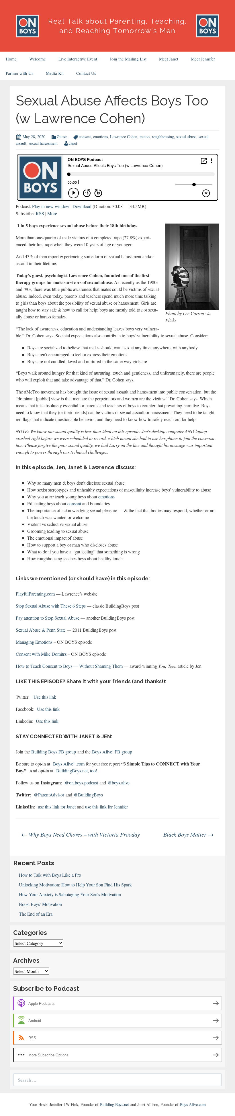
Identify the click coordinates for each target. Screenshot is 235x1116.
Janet (73, 143)
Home (11, 59)
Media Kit (55, 73)
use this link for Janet (57, 807)
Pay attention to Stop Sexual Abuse (47, 618)
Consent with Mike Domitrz (41, 654)
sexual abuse (186, 136)
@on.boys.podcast (81, 783)
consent (85, 136)
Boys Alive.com (193, 1104)
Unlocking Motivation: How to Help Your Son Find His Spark (75, 885)
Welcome (37, 59)
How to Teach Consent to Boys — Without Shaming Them (69, 666)
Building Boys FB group (54, 752)
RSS (40, 213)
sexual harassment (43, 143)
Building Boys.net (114, 1104)
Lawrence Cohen (123, 136)
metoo (145, 136)
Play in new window (50, 206)
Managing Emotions (34, 642)
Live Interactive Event (77, 59)
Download (82, 206)
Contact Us (86, 73)
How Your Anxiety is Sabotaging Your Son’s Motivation (70, 894)
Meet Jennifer (203, 59)
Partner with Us (19, 73)
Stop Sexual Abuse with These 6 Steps (51, 606)
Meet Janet (168, 59)
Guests (62, 136)
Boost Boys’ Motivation (40, 904)
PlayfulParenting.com (35, 594)
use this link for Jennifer (106, 807)
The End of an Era (35, 914)
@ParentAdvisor (49, 795)
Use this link (45, 697)
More (52, 213)
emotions (100, 136)
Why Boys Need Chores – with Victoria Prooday (80, 834)
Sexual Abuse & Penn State (41, 630)
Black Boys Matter (188, 834)
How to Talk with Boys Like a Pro (50, 875)
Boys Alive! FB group (112, 752)
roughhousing (163, 136)
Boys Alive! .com (69, 764)
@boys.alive (118, 783)
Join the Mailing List (128, 59)
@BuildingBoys (89, 795)
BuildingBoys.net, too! (76, 771)
